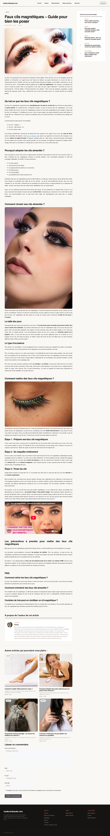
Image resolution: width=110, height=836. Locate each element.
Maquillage (46, 817)
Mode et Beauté (91, 813)
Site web (7, 783)
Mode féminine (55, 3)
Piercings (46, 822)
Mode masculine (67, 3)
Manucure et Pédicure (49, 815)
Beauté (46, 3)
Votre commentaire (10, 748)
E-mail (7, 775)
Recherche (103, 3)
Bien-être (77, 3)
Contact (89, 815)
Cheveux (46, 813)
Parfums (46, 820)
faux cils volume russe (32, 136)
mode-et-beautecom (10, 3)
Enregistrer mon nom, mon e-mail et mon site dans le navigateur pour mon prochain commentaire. (33, 790)
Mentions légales (92, 817)
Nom (6, 768)
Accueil (39, 3)
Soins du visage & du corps (50, 824)
